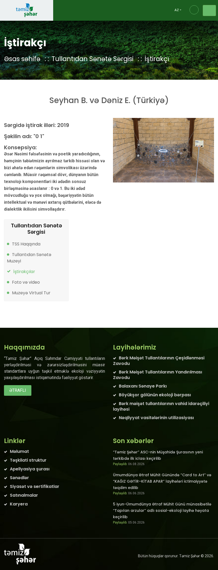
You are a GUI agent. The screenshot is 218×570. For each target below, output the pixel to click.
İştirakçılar (24, 272)
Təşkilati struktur (28, 460)
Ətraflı (17, 390)
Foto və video (26, 282)
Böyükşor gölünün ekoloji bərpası (155, 395)
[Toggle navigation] (209, 10)
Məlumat (19, 451)
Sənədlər (19, 478)
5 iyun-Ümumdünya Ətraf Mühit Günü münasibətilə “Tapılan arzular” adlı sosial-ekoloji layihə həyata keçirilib (162, 510)
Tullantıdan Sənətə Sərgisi (92, 58)
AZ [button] (176, 9)
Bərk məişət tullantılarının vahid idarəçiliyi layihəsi (161, 406)
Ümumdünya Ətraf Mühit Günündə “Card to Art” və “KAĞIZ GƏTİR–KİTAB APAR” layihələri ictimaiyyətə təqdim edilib (162, 481)
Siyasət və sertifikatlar (34, 486)
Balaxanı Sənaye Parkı (143, 386)
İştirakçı (157, 58)
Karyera (19, 504)
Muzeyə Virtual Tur (31, 293)
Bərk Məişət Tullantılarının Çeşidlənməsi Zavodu (158, 361)
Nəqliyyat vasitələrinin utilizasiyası (156, 418)
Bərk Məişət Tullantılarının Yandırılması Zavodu (157, 375)
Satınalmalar (24, 495)
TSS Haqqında (26, 244)
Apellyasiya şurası (29, 469)
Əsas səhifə (22, 58)
